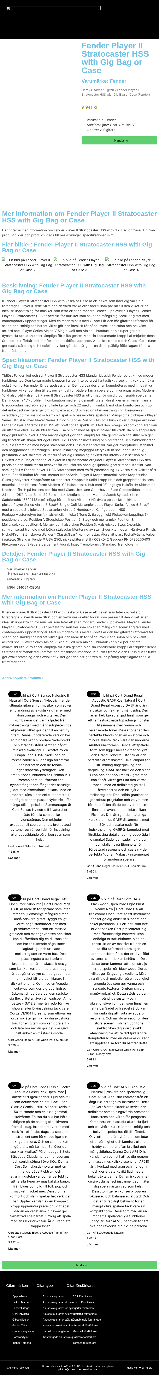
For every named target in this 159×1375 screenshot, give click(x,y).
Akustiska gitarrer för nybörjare (61, 1308)
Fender (118, 81)
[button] (139, 19)
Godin (15, 1325)
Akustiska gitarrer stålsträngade (62, 1319)
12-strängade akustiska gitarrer (61, 1337)
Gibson (16, 1319)
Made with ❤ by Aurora (139, 1367)
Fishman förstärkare (85, 1313)
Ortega (25, 1308)
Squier (25, 1319)
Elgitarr (109, 90)
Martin (25, 1302)
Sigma (25, 1313)
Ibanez (16, 1342)
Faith (15, 1302)
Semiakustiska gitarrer (56, 1331)
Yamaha (26, 1342)
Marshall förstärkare (84, 1331)
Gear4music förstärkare (87, 1319)
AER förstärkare (82, 1296)
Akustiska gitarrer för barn (58, 1302)
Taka (24, 1325)
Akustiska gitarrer (53, 1296)
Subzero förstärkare (84, 1337)
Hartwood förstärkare (85, 1325)
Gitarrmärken (17, 1286)
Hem (85, 90)
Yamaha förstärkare (84, 1342)
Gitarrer (96, 90)
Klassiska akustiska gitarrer (59, 1325)
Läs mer (13, 857)
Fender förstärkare (84, 1308)
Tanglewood (28, 1331)
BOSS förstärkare (83, 1302)
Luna (24, 1296)
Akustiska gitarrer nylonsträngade (63, 1313)
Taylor (24, 1337)
